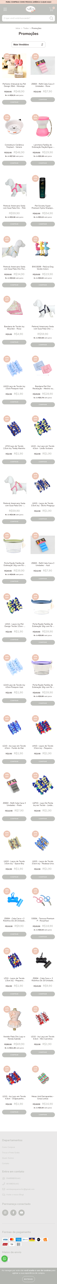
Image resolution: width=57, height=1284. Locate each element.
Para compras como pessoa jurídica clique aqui (28, 2)
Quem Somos (8, 1158)
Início (18, 28)
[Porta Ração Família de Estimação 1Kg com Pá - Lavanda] (43, 668)
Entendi (28, 1279)
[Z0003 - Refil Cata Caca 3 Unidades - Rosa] (43, 67)
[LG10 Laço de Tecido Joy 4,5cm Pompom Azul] (14, 668)
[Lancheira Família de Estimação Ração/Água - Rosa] (43, 128)
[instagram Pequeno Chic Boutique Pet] (5, 1213)
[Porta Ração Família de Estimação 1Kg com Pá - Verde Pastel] (14, 546)
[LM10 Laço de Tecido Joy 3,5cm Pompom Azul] (14, 370)
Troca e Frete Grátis (11, 1152)
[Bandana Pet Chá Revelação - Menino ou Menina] (43, 370)
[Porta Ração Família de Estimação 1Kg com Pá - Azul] (43, 607)
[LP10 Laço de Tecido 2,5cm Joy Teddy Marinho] (14, 429)
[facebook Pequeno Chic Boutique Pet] (13, 1213)
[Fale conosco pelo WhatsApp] (4, 1258)
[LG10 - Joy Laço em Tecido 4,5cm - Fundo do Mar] (14, 729)
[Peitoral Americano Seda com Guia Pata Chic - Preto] (43, 310)
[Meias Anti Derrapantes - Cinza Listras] (43, 1080)
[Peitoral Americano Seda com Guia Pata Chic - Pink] (14, 189)
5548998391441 (13, 1178)
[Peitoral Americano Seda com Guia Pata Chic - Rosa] (14, 487)
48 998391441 (12, 1183)
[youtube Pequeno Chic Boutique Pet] (21, 1213)
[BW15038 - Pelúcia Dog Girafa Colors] (43, 250)
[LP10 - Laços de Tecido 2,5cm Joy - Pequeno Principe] (14, 962)
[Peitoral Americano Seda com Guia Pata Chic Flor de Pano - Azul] (14, 250)
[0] (51, 10)
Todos (26, 28)
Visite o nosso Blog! (15, 1194)
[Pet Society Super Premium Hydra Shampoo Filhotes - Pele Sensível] (43, 189)
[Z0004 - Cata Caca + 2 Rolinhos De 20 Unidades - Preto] (43, 962)
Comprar (14, 163)
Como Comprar (8, 1147)
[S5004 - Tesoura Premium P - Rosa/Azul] (43, 902)
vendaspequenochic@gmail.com (20, 1189)
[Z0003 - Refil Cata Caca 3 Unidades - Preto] (14, 786)
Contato (5, 1163)
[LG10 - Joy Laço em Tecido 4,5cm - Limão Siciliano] (43, 429)
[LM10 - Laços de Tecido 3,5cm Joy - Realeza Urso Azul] (43, 845)
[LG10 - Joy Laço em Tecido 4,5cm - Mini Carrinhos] (43, 1020)
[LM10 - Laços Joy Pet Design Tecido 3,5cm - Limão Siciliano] (14, 607)
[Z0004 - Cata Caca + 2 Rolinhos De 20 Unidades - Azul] (14, 902)
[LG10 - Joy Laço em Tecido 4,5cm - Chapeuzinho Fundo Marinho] (14, 1080)
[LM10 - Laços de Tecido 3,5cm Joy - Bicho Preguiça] (43, 487)
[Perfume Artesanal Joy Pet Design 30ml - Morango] (14, 67)
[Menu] (5, 9)
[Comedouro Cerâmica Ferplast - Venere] (14, 128)
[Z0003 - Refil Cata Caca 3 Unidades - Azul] (43, 546)
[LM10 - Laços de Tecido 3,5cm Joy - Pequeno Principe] (43, 729)
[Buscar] (51, 18)
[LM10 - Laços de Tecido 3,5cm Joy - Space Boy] (14, 845)
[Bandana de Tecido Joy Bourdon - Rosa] (14, 310)
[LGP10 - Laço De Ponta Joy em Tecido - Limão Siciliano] (43, 786)
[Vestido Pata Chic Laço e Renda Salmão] (14, 1020)
